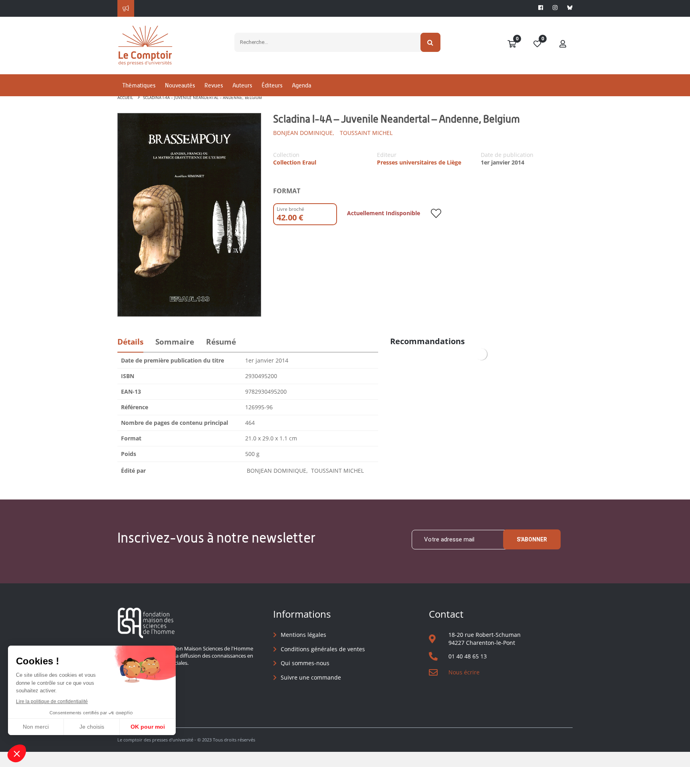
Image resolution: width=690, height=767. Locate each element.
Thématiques (138, 85)
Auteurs (242, 85)
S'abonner (532, 539)
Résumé (221, 342)
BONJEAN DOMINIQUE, (303, 133)
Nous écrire (464, 672)
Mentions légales (303, 634)
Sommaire (174, 342)
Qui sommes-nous (305, 663)
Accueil (125, 97)
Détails (130, 342)
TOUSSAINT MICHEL (365, 133)
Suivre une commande (311, 677)
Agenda (301, 85)
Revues (213, 85)
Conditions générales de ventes (323, 649)
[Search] (430, 42)
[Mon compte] (563, 44)
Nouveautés (180, 85)
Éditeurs (272, 85)
